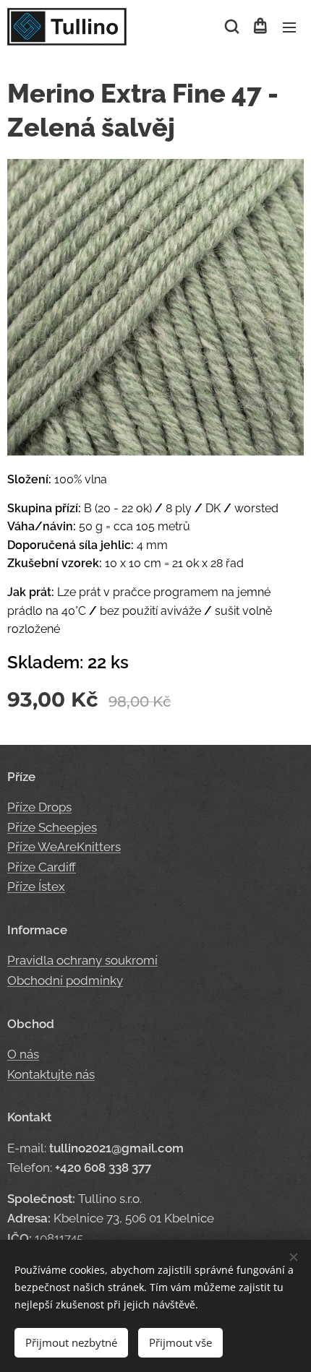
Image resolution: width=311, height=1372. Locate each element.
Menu (289, 26)
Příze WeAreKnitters (64, 847)
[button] (230, 27)
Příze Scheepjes (52, 827)
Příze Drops (39, 807)
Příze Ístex (36, 886)
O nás (23, 1054)
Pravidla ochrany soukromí (82, 960)
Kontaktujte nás (51, 1074)
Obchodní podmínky (65, 980)
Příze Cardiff (41, 867)
